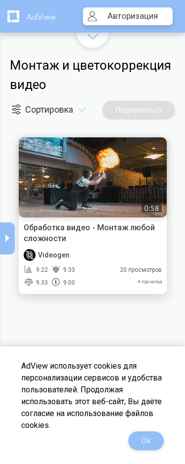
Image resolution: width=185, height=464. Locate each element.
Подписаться (138, 110)
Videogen (54, 255)
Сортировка (50, 109)
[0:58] (93, 176)
